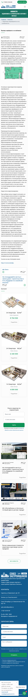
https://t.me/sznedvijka (7, 263)
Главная (3, 19)
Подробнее (14, 322)
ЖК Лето (5, 269)
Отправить (14, 655)
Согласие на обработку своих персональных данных (13, 661)
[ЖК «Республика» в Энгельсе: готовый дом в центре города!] (14, 492)
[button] (3, 73)
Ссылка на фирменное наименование (10, 663)
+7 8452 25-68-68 (7, 2)
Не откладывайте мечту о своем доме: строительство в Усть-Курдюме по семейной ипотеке (13, 280)
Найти (14, 425)
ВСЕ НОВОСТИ (14, 561)
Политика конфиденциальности (9, 660)
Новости (9, 19)
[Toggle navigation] (25, 6)
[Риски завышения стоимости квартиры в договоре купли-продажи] (14, 529)
